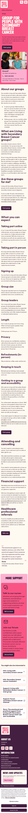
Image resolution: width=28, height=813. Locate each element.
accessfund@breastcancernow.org (11, 500)
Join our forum (8, 654)
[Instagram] (10, 748)
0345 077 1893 (5, 502)
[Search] (21, 2)
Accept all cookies (14, 810)
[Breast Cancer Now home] (4, 4)
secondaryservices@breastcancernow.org (13, 421)
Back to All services (7, 10)
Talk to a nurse (8, 611)
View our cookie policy (10, 797)
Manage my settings (8, 785)
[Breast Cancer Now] (14, 730)
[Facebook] (6, 748)
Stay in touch (8, 780)
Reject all (14, 805)
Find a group (7, 47)
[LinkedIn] (2, 748)
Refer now (5, 533)
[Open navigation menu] (25, 2)
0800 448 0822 (9, 76)
